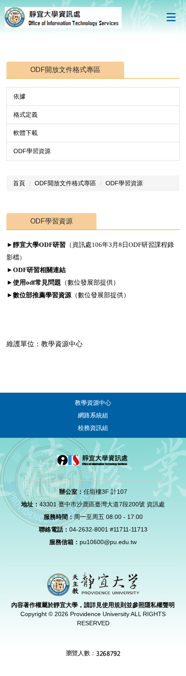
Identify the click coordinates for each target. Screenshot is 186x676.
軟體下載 (25, 132)
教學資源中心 (93, 402)
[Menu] (171, 17)
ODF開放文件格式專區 (65, 183)
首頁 (19, 183)
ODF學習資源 (32, 151)
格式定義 (25, 114)
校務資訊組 (93, 427)
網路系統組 (93, 415)
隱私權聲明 (159, 604)
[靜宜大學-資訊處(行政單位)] (63, 16)
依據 (19, 96)
